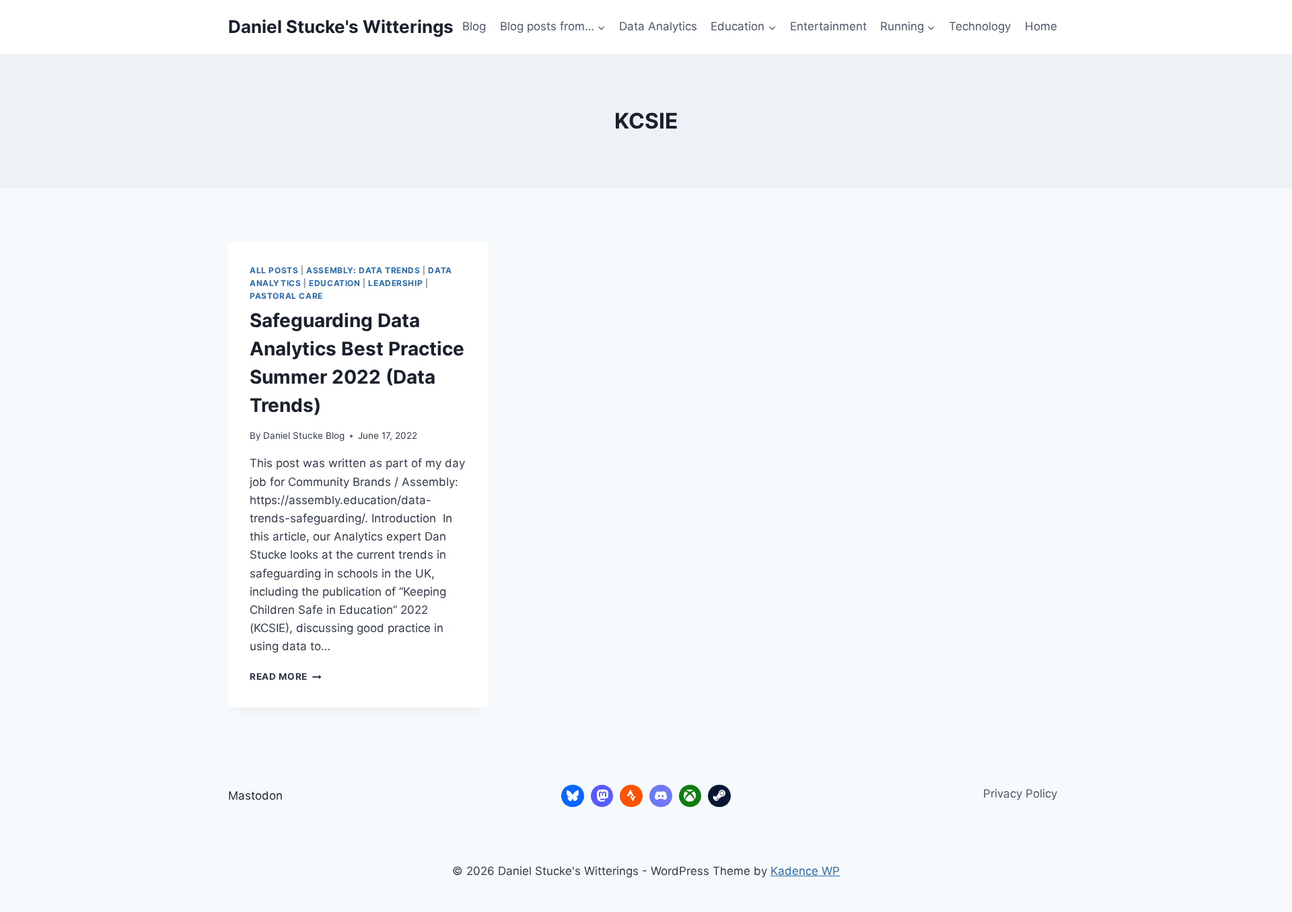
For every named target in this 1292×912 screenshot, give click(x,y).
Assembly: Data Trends (363, 270)
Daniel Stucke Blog (304, 435)
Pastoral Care (286, 296)
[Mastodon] (602, 796)
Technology (980, 26)
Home (1041, 26)
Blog (474, 26)
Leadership (395, 283)
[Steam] (719, 796)
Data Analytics (658, 26)
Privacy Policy (1020, 793)
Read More (286, 676)
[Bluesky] (572, 796)
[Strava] (631, 796)
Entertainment (828, 26)
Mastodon (255, 795)
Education (334, 283)
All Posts (274, 270)
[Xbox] (690, 796)
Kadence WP (805, 871)
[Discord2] (661, 796)
